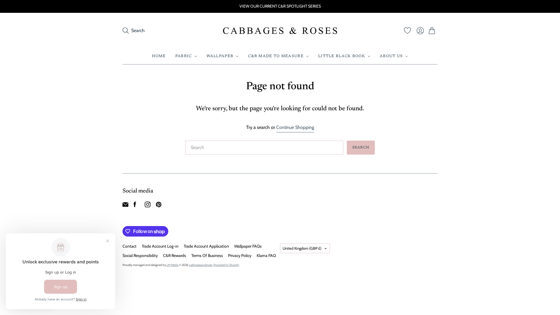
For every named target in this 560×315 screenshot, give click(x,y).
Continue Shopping (295, 127)
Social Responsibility (140, 255)
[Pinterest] (159, 206)
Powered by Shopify (226, 265)
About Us (391, 56)
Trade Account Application (206, 246)
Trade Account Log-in (160, 246)
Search (360, 147)
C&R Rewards (174, 255)
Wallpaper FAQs (248, 246)
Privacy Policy (239, 255)
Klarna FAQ (266, 255)
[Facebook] (135, 206)
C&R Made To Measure (276, 56)
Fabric (183, 56)
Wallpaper (220, 56)
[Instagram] (147, 206)
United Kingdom (302, 248)
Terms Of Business (207, 255)
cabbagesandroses (200, 265)
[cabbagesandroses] (280, 30)
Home (159, 56)
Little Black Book (341, 56)
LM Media (172, 265)
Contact (129, 246)
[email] (125, 206)
